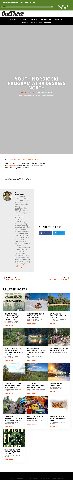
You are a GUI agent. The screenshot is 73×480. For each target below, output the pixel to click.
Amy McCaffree (27, 92)
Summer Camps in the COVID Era (59, 350)
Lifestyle (58, 19)
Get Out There (46, 19)
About (11, 478)
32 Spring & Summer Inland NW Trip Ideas (35, 385)
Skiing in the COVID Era (57, 384)
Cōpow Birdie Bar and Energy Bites (58, 419)
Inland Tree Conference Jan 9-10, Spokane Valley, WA (12, 316)
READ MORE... (9, 325)
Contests (33, 19)
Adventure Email (45, 22)
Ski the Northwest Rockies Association (27, 159)
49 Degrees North (12, 166)
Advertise (33, 478)
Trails (32, 22)
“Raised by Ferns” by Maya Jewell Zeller (13, 452)
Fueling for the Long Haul (35, 418)
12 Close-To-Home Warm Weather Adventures (13, 385)
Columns (23, 19)
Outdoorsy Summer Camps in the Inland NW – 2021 (36, 351)
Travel (23, 22)
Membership (13, 19)
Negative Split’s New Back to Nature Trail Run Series (13, 351)
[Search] (52, 7)
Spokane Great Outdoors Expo (12, 2)
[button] (45, 233)
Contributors (58, 478)
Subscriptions (30, 2)
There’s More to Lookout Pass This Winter (35, 316)
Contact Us (45, 478)
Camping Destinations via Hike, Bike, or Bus (13, 419)
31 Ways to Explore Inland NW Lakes (58, 316)
